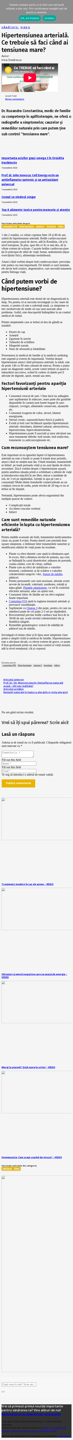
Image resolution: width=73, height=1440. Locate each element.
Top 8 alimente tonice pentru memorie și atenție (35, 210)
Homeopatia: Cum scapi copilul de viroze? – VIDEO (31, 1157)
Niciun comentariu (14, 99)
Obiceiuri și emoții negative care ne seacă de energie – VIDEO (34, 975)
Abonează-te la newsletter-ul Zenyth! (31, 1414)
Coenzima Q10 (18, 601)
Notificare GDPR (48, 1430)
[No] (68, 12)
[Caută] (3, 1391)
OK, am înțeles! (30, 18)
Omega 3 (32, 608)
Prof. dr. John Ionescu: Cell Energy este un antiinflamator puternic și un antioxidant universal (30, 179)
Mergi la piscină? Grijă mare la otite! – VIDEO (28, 1067)
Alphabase (64, 1436)
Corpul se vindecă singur (18, 197)
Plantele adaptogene (35, 587)
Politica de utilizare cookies (25, 1430)
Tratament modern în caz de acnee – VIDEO (27, 884)
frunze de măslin (52, 574)
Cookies (49, 18)
